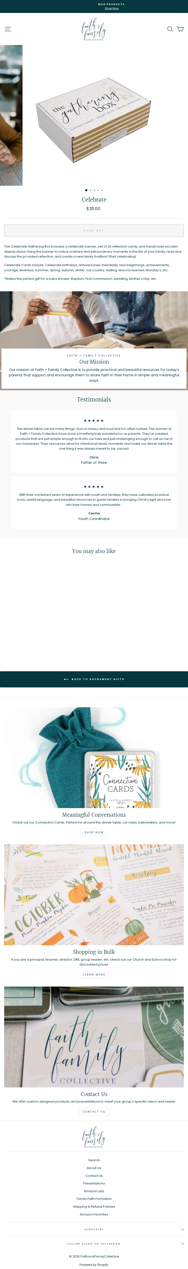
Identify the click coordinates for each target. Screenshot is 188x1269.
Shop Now (94, 832)
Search (94, 1160)
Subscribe (94, 1229)
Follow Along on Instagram (94, 1243)
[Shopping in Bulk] (94, 894)
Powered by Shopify (94, 1265)
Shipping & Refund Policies (94, 1206)
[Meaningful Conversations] (94, 757)
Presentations (94, 1183)
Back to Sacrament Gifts (97, 679)
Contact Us (94, 1112)
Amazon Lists (94, 1191)
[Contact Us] (94, 1037)
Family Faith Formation (94, 1199)
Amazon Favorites (94, 1214)
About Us (94, 1168)
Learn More (94, 974)
